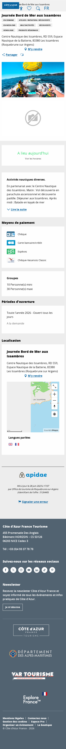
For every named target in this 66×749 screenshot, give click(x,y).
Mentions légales (13, 718)
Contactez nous (37, 718)
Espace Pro (38, 721)
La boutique (44, 725)
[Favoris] (29, 8)
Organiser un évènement (18, 725)
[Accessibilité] (21, 8)
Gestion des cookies (15, 721)
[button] (38, 8)
